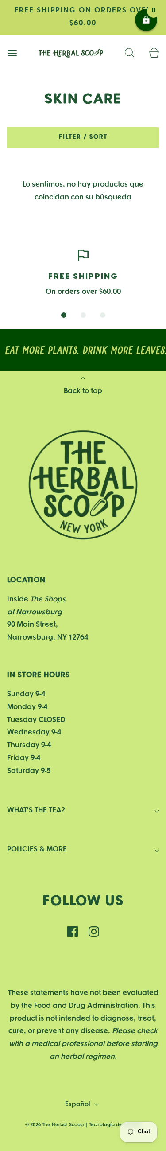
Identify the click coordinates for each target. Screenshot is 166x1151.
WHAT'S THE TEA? (36, 810)
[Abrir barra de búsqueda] (129, 53)
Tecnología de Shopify (115, 1125)
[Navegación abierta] (12, 53)
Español (78, 1105)
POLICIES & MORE (37, 849)
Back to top (83, 391)
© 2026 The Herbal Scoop (54, 1125)
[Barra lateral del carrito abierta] (154, 53)
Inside (36, 599)
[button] (63, 315)
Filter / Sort (83, 137)
